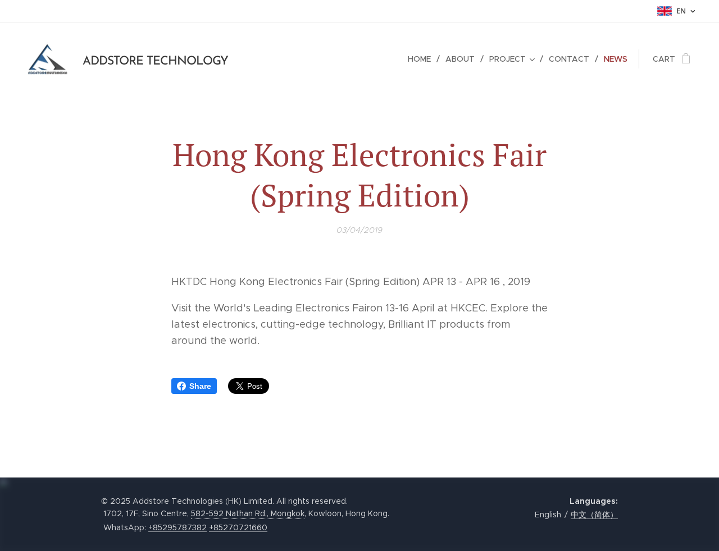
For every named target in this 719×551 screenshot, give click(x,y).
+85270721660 (238, 527)
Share (200, 386)
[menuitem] (422, 59)
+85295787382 (177, 527)
